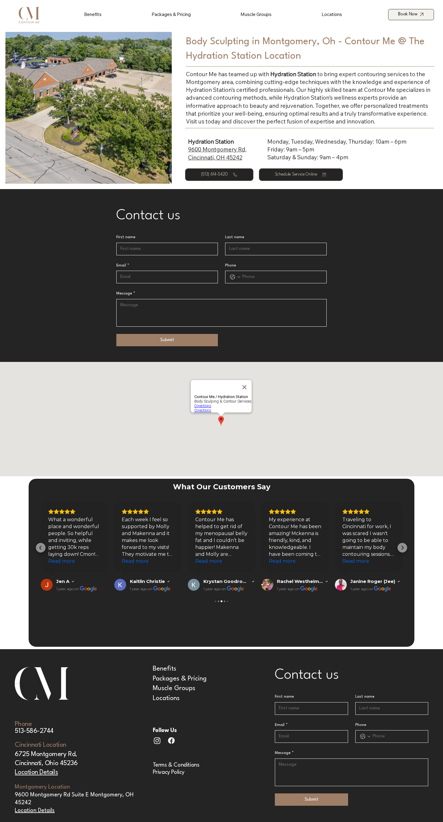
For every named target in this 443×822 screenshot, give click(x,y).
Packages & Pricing (180, 679)
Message (125, 293)
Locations (166, 698)
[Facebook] (171, 740)
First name (125, 237)
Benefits (164, 669)
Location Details (36, 772)
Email (122, 265)
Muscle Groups (174, 688)
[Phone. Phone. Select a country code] (235, 277)
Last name (234, 237)
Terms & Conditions (177, 765)
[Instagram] (157, 740)
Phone (230, 265)
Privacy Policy (168, 772)
